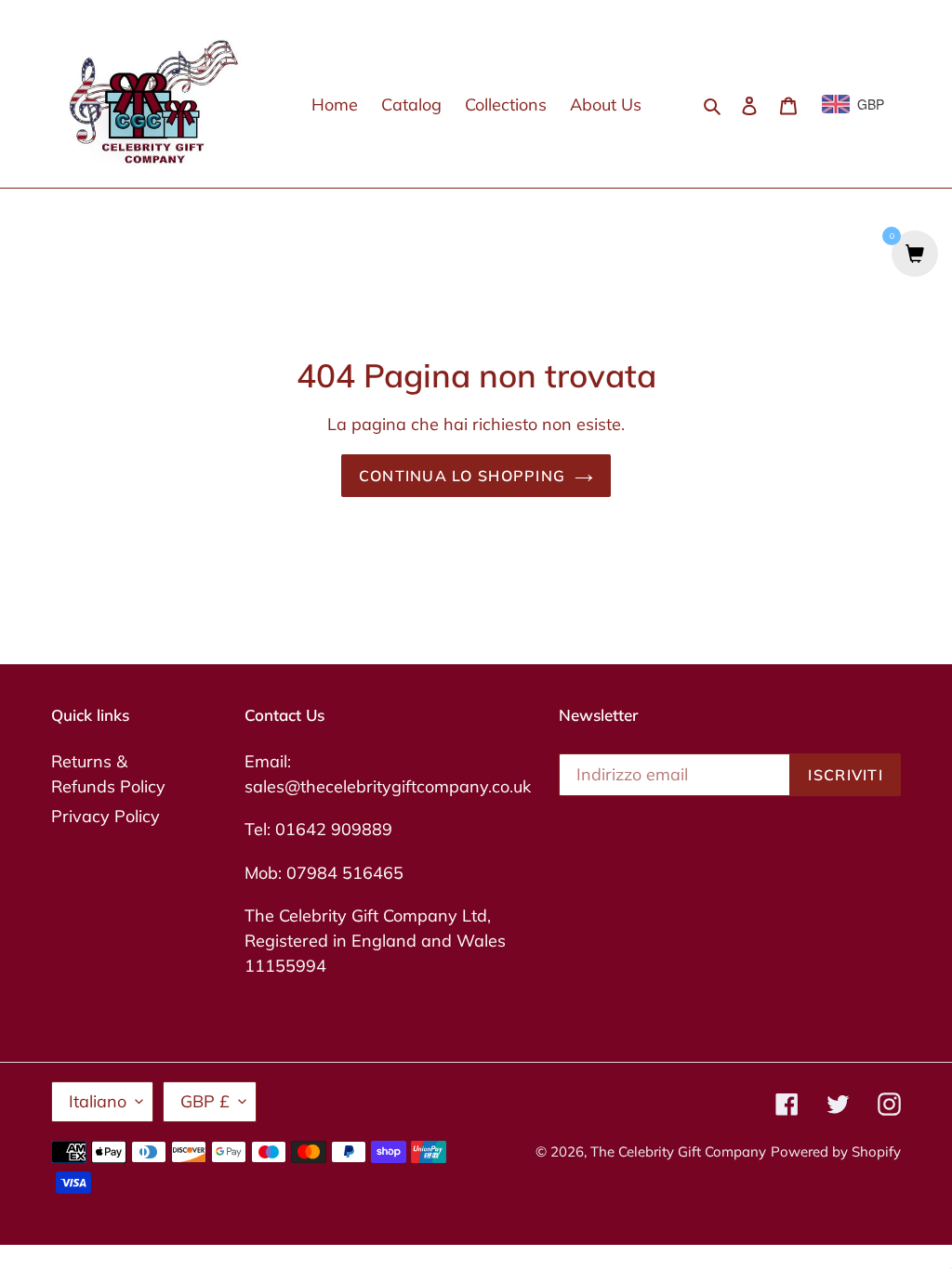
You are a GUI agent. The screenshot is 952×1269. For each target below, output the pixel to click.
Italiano (97, 1101)
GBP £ (205, 1101)
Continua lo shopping (462, 475)
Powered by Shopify (836, 1151)
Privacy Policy (105, 816)
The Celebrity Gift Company (678, 1151)
